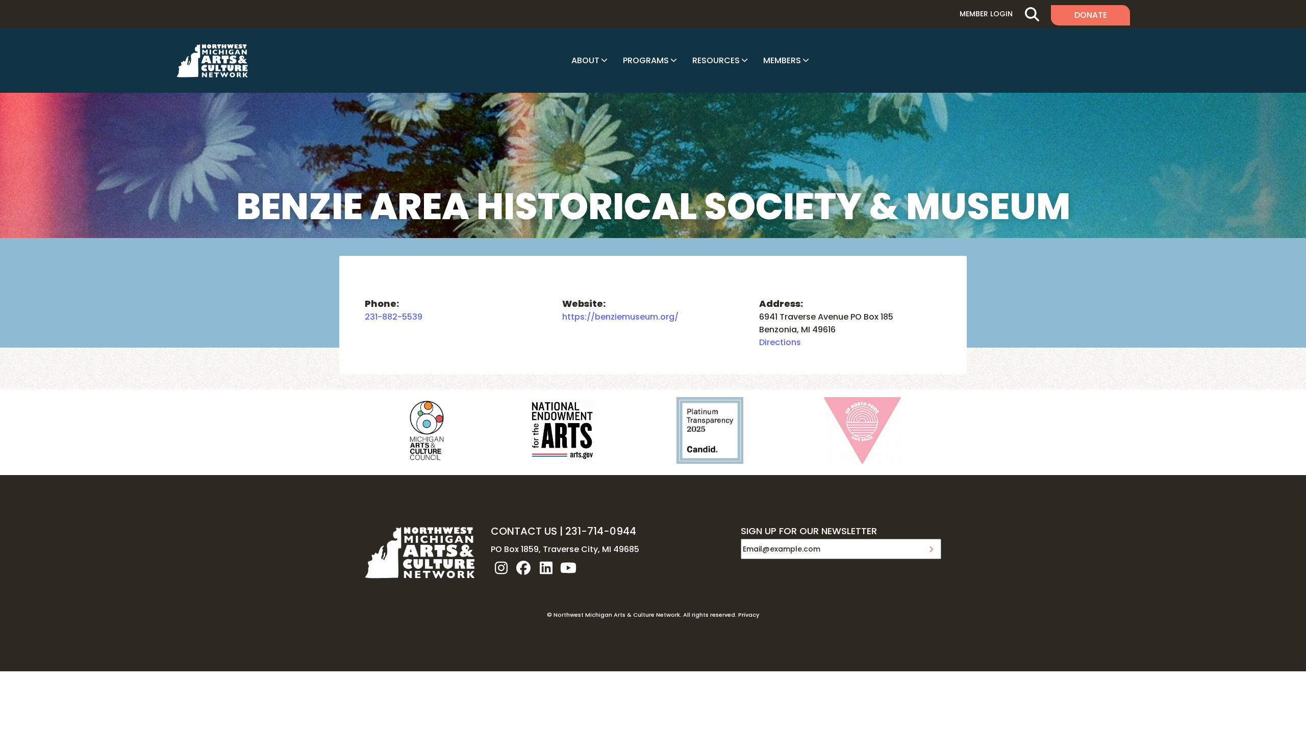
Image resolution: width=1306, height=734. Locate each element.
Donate (1090, 15)
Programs (646, 60)
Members (782, 60)
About (585, 60)
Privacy (748, 615)
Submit (931, 549)
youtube (568, 568)
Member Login (986, 14)
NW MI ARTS (212, 60)
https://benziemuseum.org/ (620, 317)
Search (1031, 14)
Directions (780, 342)
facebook (523, 568)
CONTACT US (524, 531)
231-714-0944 (600, 531)
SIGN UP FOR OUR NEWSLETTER (809, 531)
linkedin (546, 568)
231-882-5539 (393, 317)
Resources (716, 60)
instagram (501, 568)
